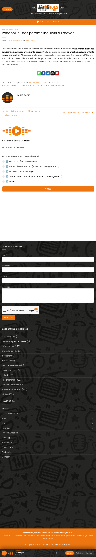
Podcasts (6, 452)
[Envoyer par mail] (52, 73)
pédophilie (59, 85)
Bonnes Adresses (10, 447)
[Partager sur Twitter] (48, 73)
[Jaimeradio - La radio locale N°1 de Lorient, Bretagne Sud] (48, 7)
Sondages (7, 437)
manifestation (30, 85)
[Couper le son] (56, 553)
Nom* (4, 255)
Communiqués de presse (14, 341)
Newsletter (7, 442)
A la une (5, 29)
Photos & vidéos (10, 384)
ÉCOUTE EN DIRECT (49, 21)
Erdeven (12, 85)
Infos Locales (14, 29)
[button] (7, 9)
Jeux (4, 423)
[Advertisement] (48, 213)
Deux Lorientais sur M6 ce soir (76, 112)
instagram (7, 355)
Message (6, 287)
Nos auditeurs (8, 379)
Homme (20, 85)
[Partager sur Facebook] (43, 73)
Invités (5, 360)
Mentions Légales (63, 544)
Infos (4, 418)
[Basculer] (92, 418)
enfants (5, 85)
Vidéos (5, 394)
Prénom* (6, 265)
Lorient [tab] (69, 553)
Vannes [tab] (89, 553)
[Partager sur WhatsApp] (39, 73)
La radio (6, 428)
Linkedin (5, 375)
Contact (6, 456)
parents (41, 85)
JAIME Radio (30, 40)
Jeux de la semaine (11, 365)
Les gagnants (8, 370)
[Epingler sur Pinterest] (57, 73)
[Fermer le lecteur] (61, 553)
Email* (5, 276)
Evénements (8, 346)
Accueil (5, 408)
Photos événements (12, 389)
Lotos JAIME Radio (10, 413)
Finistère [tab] (79, 553)
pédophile (49, 85)
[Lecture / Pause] (4, 553)
